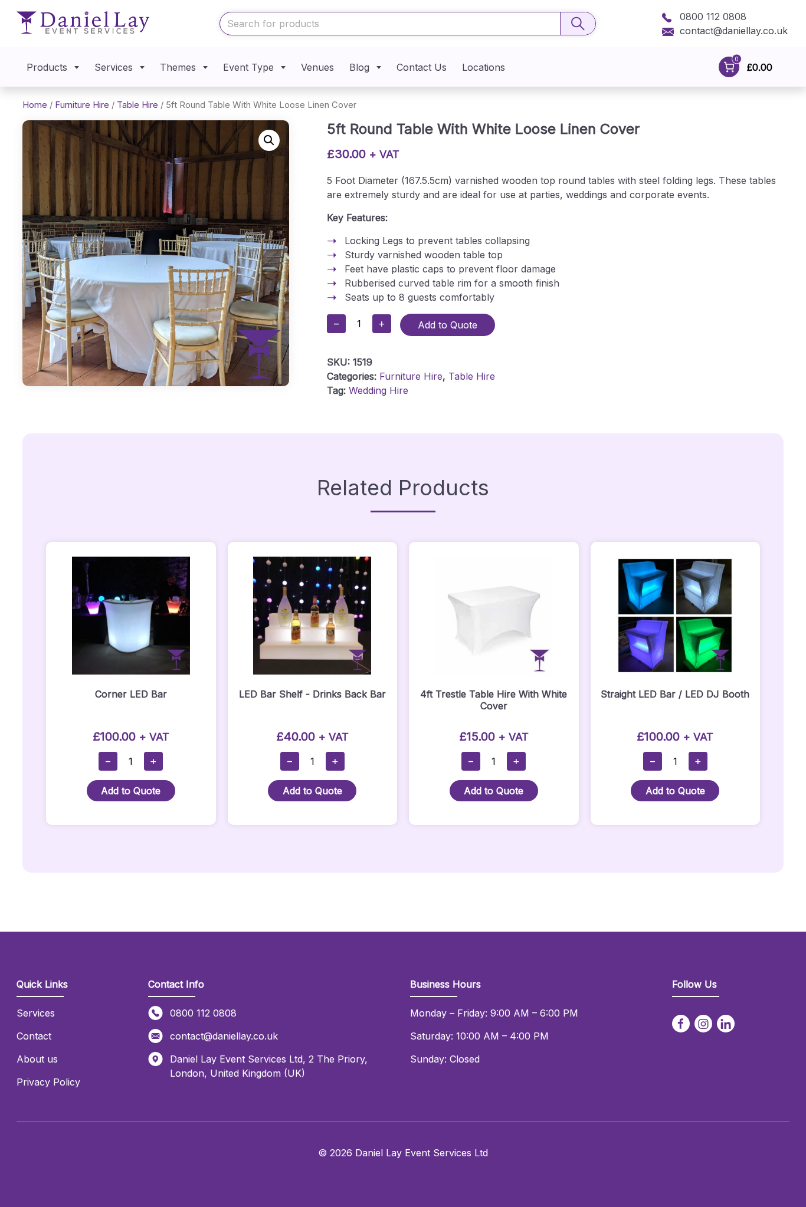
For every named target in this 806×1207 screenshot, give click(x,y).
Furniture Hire (82, 105)
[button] (269, 140)
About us (37, 1059)
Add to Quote (447, 325)
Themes (178, 67)
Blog (359, 67)
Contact (34, 1036)
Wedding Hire (378, 390)
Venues (317, 67)
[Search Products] (577, 23)
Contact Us (422, 67)
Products (47, 67)
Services (113, 67)
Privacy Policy (48, 1082)
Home (34, 105)
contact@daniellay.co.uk (734, 31)
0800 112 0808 (711, 16)
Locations (483, 67)
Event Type (248, 67)
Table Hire (137, 105)
